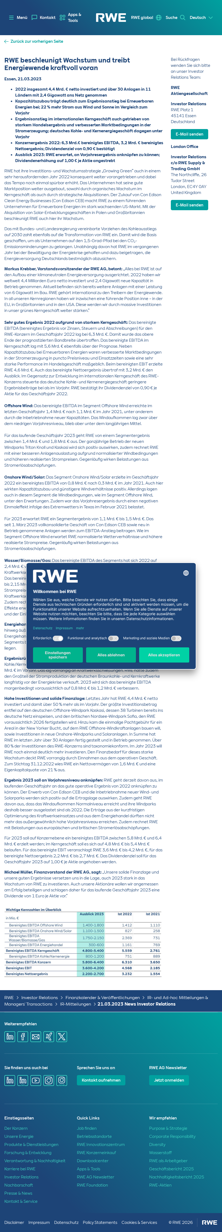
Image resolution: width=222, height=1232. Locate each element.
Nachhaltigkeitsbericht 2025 (176, 1177)
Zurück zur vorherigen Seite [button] (37, 41)
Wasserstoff (160, 1152)
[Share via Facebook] (22, 1036)
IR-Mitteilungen (75, 1004)
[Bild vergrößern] (150, 964)
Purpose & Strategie (168, 1128)
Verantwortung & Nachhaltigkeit (35, 1160)
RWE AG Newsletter (95, 1177)
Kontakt (48, 17)
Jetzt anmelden (169, 1080)
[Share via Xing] (48, 1036)
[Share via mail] (35, 1036)
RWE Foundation (92, 1185)
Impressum (39, 1222)
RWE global (142, 17)
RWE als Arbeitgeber (168, 1160)
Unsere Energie (19, 1136)
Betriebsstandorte (94, 1136)
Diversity (157, 1144)
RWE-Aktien (160, 1185)
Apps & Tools (74, 17)
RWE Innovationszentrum (101, 1144)
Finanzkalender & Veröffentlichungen (103, 997)
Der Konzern (16, 1128)
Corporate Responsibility (172, 1136)
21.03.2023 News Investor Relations (136, 1004)
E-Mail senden (189, 134)
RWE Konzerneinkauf (96, 1152)
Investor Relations (39, 997)
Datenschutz (66, 1222)
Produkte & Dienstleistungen (31, 1144)
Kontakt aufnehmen (101, 1080)
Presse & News (18, 1193)
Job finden (87, 1128)
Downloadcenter (93, 1160)
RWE (9, 997)
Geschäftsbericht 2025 (171, 1169)
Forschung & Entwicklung (27, 1152)
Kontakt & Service (21, 1201)
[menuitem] (44, 18)
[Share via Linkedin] (9, 1036)
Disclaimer (14, 1222)
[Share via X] (61, 1036)
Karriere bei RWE (19, 1169)
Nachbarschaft (18, 1185)
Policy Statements (100, 1222)
